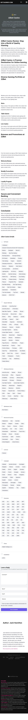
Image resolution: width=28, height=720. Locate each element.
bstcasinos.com (7, 2)
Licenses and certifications (20, 657)
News (7, 657)
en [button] (21, 2)
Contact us (12, 657)
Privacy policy (17, 658)
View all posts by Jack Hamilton (10, 648)
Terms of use (10, 658)
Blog (4, 657)
